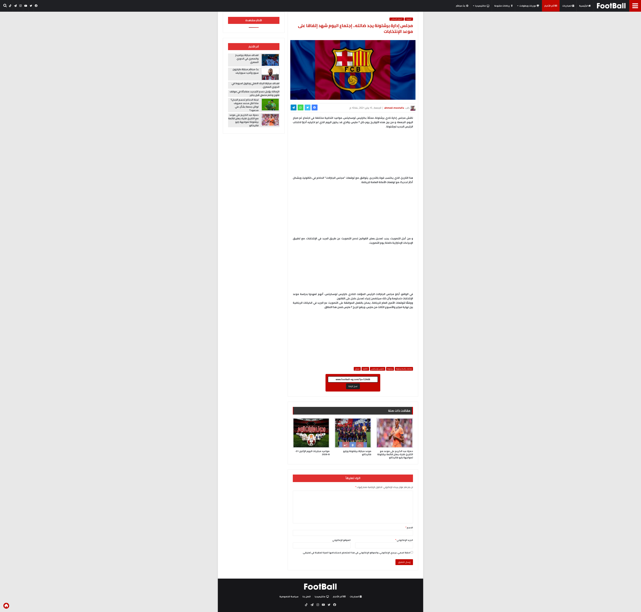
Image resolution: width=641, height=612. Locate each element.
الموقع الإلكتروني (341, 540)
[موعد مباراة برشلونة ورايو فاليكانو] (353, 433)
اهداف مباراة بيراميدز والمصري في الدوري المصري (247, 58)
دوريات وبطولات (528, 6)
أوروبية (408, 19)
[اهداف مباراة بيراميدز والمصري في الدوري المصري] (270, 59)
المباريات (567, 6)
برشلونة (390, 368)
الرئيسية (583, 6)
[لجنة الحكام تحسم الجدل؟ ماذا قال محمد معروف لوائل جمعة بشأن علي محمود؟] (270, 104)
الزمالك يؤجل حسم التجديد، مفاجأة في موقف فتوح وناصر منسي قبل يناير (254, 93)
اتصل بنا (306, 596)
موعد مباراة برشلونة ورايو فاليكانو (357, 452)
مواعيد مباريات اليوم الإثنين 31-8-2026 (312, 452)
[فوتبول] (611, 5)
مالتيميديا (480, 6)
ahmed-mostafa (394, 107)
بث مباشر (460, 6)
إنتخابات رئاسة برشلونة (404, 368)
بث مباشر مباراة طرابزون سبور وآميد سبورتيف (246, 71)
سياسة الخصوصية (288, 596)
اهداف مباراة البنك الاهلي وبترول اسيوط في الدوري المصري (255, 85)
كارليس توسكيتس (377, 368)
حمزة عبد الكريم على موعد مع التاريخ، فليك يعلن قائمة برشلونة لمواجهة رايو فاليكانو (395, 454)
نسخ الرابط (353, 386)
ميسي (357, 368)
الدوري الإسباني (396, 19)
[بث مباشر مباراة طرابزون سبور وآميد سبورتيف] (270, 74)
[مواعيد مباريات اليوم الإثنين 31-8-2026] (311, 433)
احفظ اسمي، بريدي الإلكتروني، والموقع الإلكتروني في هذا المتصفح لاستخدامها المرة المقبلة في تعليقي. (356, 553)
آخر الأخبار (549, 6)
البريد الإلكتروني (404, 540)
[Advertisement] (353, 212)
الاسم (409, 527)
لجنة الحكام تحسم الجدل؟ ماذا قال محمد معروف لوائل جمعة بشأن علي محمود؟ (245, 105)
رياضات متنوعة (502, 6)
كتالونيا (365, 368)
